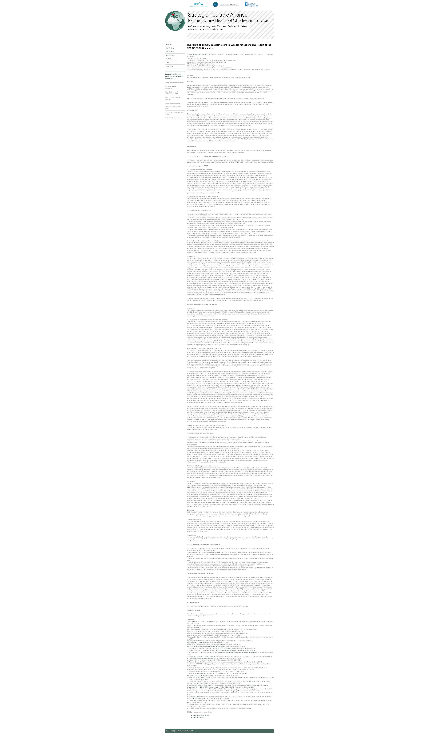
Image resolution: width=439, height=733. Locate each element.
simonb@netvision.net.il (200, 54)
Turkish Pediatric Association (174, 118)
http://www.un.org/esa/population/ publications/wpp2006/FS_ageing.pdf (217, 691)
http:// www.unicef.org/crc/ (228, 648)
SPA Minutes (170, 51)
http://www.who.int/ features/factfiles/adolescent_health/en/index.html (235, 652)
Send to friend (199, 717)
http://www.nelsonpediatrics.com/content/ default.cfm (205, 658)
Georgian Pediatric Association (174, 83)
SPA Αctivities (170, 55)
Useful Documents (171, 59)
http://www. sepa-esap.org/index (225, 650)
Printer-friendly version (202, 715)
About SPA (169, 44)
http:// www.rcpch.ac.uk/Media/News (198, 643)
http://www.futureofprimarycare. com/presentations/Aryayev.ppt (206, 646)
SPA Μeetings (170, 48)
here (191, 712)
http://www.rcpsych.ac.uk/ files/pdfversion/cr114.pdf (202, 675)
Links (167, 62)
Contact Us (169, 66)
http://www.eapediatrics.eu (200, 698)
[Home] (219, 39)
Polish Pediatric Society (172, 103)
